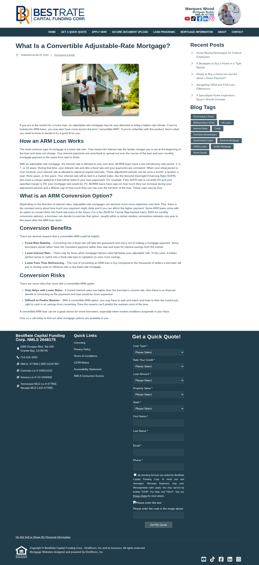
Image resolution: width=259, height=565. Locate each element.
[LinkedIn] (205, 19)
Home (52, 32)
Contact (237, 32)
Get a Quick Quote (74, 32)
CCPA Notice (81, 362)
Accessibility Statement (87, 369)
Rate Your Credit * (144, 359)
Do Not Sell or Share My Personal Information (43, 537)
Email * (137, 445)
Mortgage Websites (42, 551)
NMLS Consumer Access (89, 375)
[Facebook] (199, 19)
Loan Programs (164, 32)
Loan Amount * (142, 373)
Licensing (79, 342)
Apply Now (99, 32)
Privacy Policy (82, 349)
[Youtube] (187, 19)
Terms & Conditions (85, 355)
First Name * (140, 416)
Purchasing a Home (64, 55)
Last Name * (140, 430)
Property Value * (142, 388)
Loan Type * (140, 345)
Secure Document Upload (130, 32)
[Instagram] (211, 19)
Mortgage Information (197, 32)
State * (137, 402)
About (222, 32)
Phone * (138, 460)
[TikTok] (193, 19)
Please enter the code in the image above (158, 508)
